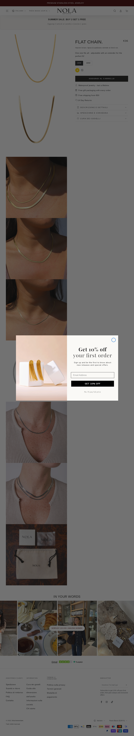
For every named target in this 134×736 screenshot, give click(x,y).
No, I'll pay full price (92, 392)
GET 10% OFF (92, 383)
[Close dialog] (114, 340)
